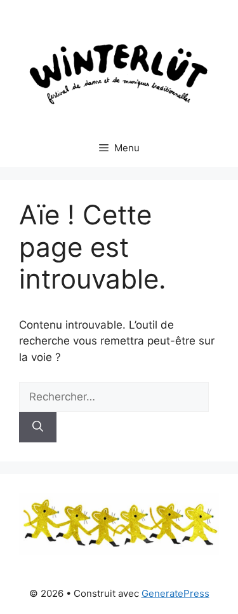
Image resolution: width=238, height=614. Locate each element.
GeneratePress (175, 593)
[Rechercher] (37, 427)
